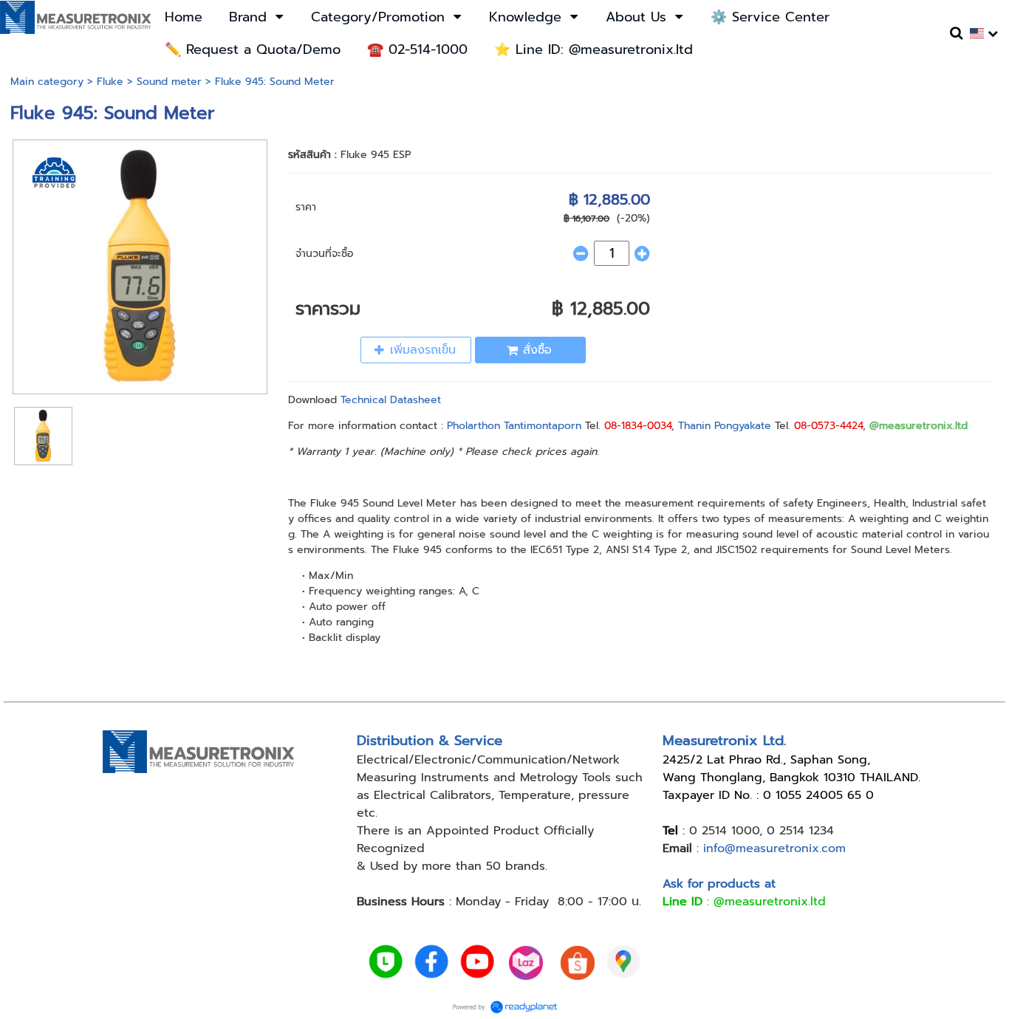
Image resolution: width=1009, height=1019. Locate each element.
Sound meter (169, 81)
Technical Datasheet (391, 400)
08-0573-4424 (828, 425)
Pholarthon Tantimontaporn (514, 425)
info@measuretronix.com (774, 848)
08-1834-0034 (637, 425)
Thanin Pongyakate (724, 425)
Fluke (110, 81)
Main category (46, 81)
